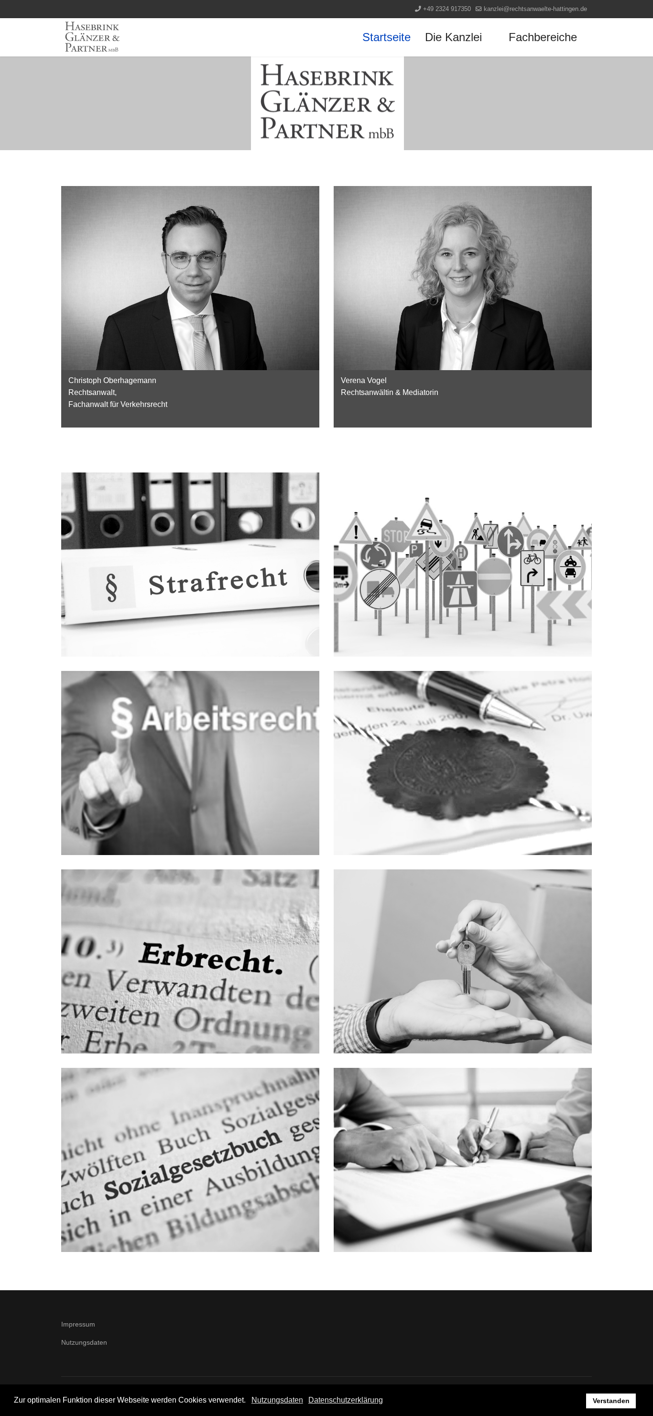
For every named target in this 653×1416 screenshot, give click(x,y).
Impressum (78, 1324)
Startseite (386, 37)
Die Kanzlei (453, 37)
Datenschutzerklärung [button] (345, 1400)
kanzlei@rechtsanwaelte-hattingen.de (535, 9)
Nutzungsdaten (84, 1342)
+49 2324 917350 (447, 9)
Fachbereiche (543, 37)
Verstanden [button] (611, 1401)
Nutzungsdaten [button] (277, 1400)
